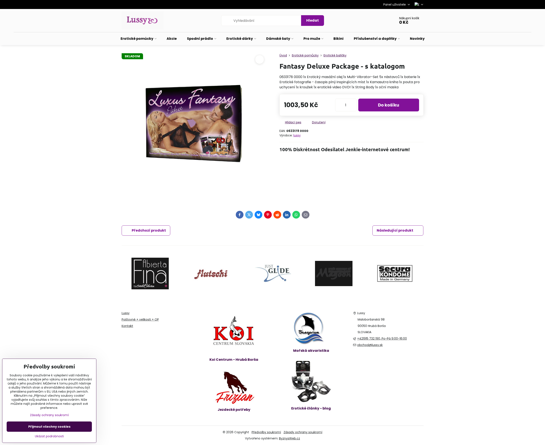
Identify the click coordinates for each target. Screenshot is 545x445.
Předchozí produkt (149, 230)
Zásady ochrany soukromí (303, 432)
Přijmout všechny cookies (49, 426)
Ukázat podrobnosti (49, 436)
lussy (297, 135)
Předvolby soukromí (266, 432)
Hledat (312, 20)
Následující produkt (395, 230)
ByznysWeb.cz (289, 438)
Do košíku (388, 105)
